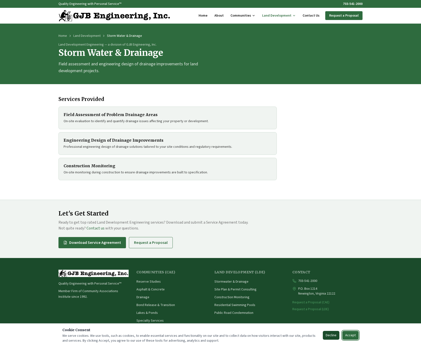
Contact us (95, 228)
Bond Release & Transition (155, 305)
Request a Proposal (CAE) (310, 302)
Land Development (276, 15)
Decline (331, 335)
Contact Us (311, 15)
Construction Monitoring (231, 297)
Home (203, 15)
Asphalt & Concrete (150, 289)
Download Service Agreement (95, 242)
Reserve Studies (148, 281)
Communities (240, 15)
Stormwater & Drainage (231, 281)
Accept (350, 335)
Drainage (142, 297)
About (219, 15)
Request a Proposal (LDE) (310, 309)
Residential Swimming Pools (234, 305)
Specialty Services (150, 320)
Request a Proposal (344, 15)
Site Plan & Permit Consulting (235, 289)
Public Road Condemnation (233, 312)
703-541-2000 (353, 3)
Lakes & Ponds (147, 312)
